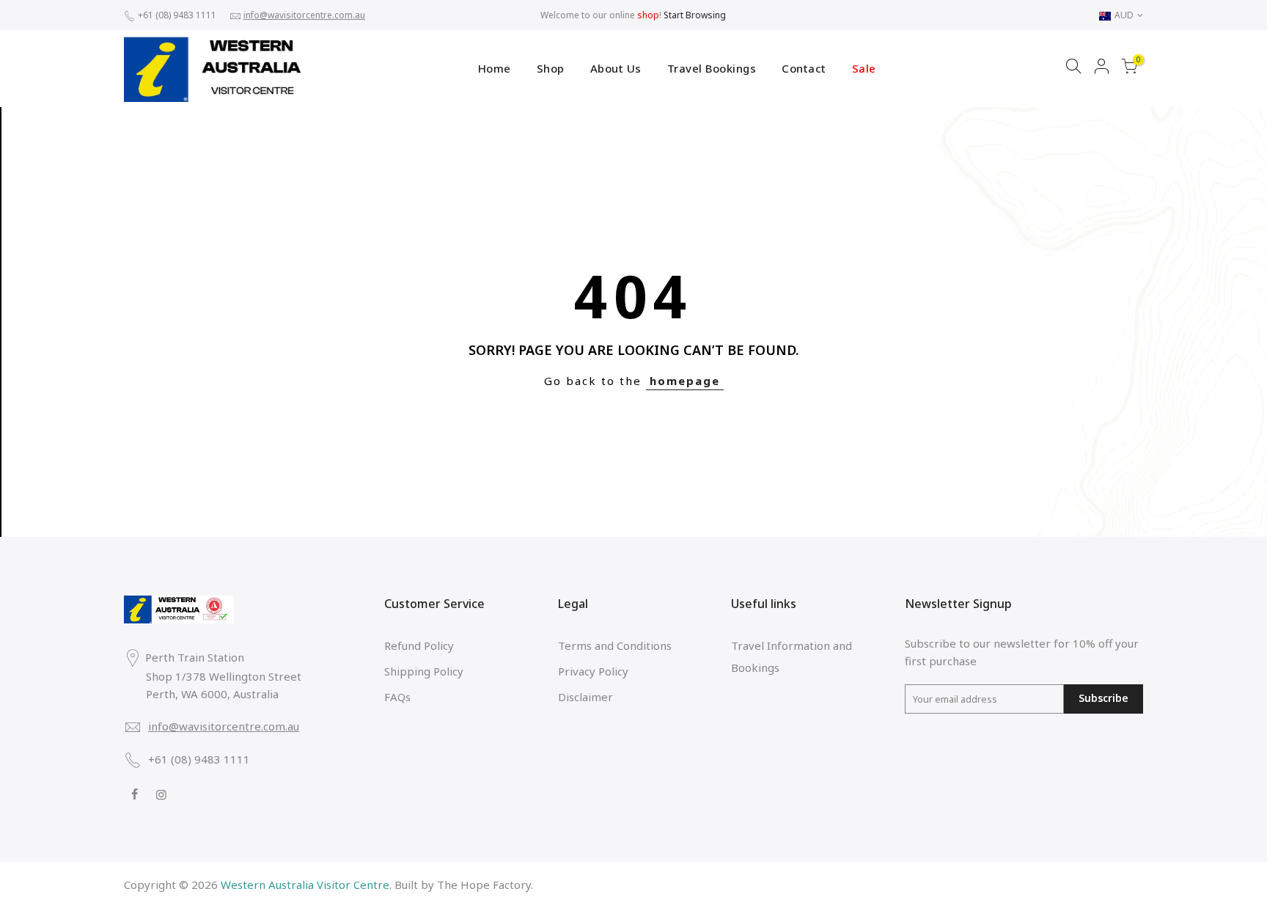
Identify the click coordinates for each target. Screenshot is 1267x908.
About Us (616, 68)
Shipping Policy (423, 671)
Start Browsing (695, 15)
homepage (685, 380)
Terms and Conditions (615, 645)
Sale (864, 68)
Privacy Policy (593, 671)
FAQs (397, 696)
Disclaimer (585, 696)
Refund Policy (419, 645)
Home (494, 68)
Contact (804, 68)
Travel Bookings (712, 68)
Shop (551, 68)
